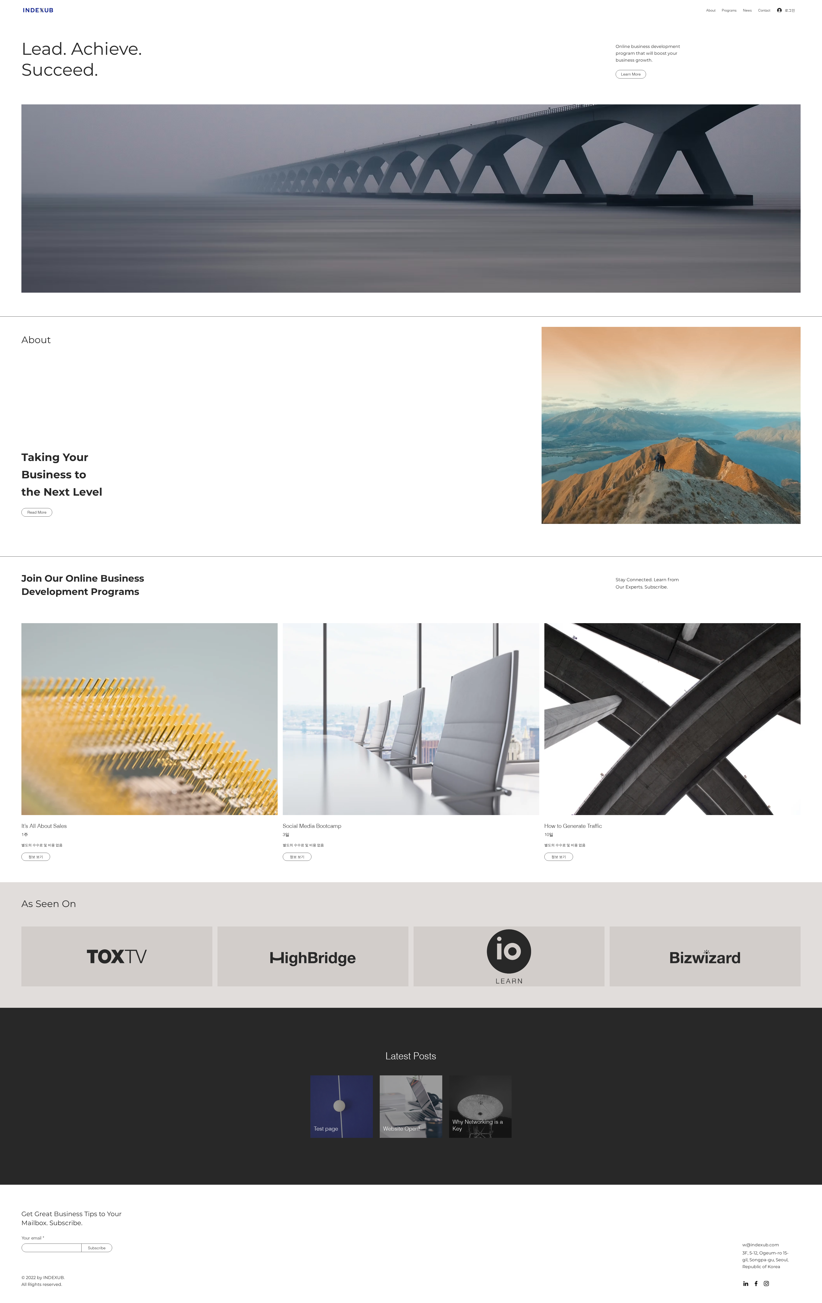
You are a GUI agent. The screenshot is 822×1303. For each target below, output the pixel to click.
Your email (31, 1238)
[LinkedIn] (745, 1283)
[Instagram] (766, 1283)
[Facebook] (756, 1283)
